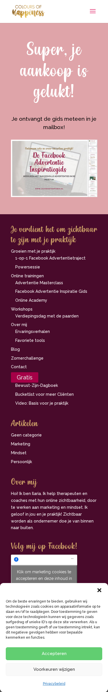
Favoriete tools (30, 340)
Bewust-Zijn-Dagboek (36, 385)
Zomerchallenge (27, 358)
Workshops (22, 309)
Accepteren (54, 653)
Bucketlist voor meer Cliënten (44, 394)
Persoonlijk (21, 461)
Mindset (18, 453)
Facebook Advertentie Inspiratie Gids (51, 291)
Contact (19, 366)
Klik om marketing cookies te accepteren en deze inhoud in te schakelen (44, 578)
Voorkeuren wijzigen (54, 669)
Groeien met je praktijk (33, 251)
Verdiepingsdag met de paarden (47, 316)
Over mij (19, 324)
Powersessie (27, 267)
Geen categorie (26, 435)
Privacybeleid (54, 684)
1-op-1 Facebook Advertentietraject (50, 258)
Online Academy (31, 300)
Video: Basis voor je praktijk (41, 403)
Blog (15, 349)
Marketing (20, 444)
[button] (99, 590)
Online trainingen (27, 276)
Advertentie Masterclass (39, 282)
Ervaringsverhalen (32, 331)
